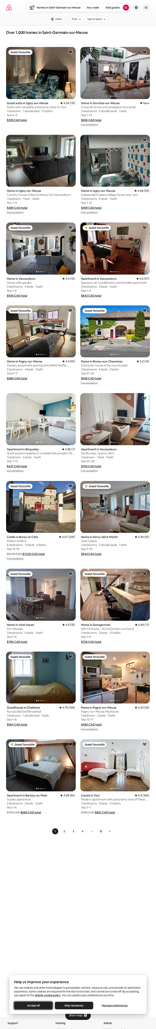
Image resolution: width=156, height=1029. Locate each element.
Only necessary (74, 1005)
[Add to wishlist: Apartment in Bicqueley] (70, 398)
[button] (17, 120)
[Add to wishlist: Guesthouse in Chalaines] (70, 656)
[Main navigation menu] (146, 7)
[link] (46, 831)
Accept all (33, 1005)
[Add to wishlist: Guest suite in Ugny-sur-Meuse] (70, 52)
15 (100, 831)
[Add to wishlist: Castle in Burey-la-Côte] (70, 486)
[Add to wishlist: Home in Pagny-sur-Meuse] (70, 310)
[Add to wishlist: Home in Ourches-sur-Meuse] (145, 52)
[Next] (109, 831)
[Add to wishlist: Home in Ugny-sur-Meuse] (70, 140)
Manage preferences (115, 1005)
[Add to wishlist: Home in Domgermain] (145, 574)
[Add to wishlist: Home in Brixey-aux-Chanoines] (145, 310)
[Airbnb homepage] (9, 7)
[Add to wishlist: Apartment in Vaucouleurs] (145, 227)
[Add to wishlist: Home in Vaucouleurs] (70, 227)
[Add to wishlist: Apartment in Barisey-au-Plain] (70, 744)
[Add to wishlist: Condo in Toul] (145, 744)
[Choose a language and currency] (136, 7)
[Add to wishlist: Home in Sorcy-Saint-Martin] (145, 486)
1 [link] (55, 831)
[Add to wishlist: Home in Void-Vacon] (70, 574)
